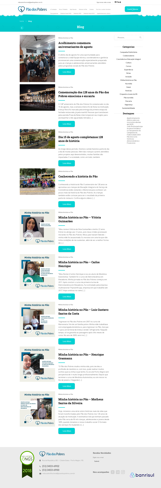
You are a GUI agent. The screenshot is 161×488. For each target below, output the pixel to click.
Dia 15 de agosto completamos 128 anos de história (80, 139)
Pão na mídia (128, 97)
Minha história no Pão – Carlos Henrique (79, 264)
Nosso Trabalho (63, 9)
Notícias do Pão (83, 9)
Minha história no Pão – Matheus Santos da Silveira (80, 401)
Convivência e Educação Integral (128, 59)
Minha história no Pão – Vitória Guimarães (79, 219)
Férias (128, 73)
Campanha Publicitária (128, 52)
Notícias (128, 90)
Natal (128, 87)
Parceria (128, 101)
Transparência (54, 13)
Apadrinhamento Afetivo (103, 13)
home (22, 21)
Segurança (128, 104)
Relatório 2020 (77, 13)
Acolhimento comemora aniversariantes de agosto (75, 45)
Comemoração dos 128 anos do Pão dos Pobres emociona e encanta (83, 94)
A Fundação (53, 9)
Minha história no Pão (128, 80)
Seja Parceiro (73, 9)
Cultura (128, 63)
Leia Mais (67, 72)
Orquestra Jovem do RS (128, 94)
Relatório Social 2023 (65, 13)
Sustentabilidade (128, 108)
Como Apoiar (132, 9)
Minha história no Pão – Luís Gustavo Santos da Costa (83, 311)
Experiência (128, 70)
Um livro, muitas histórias (103, 9)
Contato (91, 9)
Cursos (128, 66)
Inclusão (128, 77)
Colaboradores (128, 56)
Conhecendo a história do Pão (78, 176)
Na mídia (128, 83)
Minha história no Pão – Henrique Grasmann (81, 356)
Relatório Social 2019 (89, 13)
